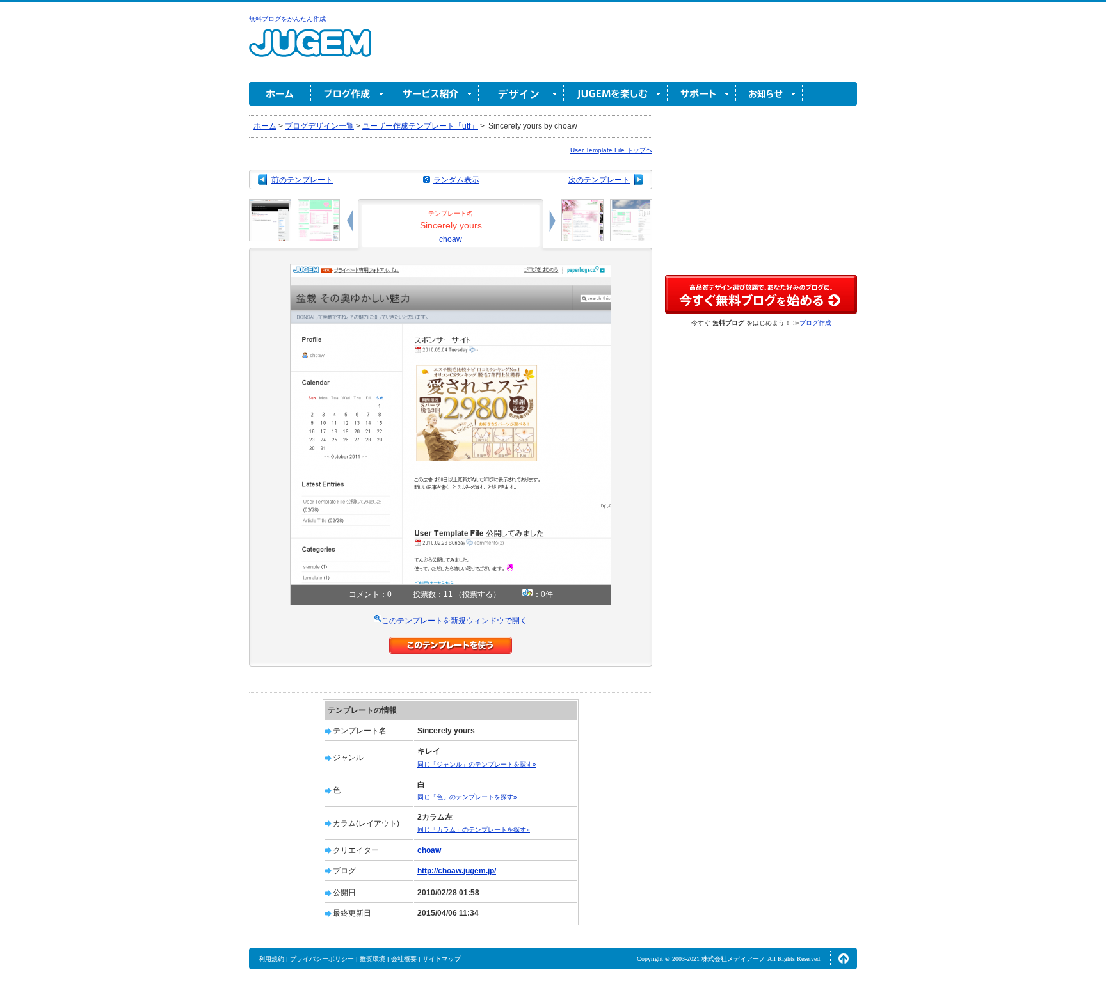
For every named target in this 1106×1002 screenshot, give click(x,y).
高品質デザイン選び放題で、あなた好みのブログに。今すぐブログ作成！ (761, 294)
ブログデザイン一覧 (319, 126)
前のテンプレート (302, 179)
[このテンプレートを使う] (450, 642)
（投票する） (477, 594)
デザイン (521, 94)
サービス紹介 (434, 94)
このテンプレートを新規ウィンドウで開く (454, 620)
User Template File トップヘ (611, 150)
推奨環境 (372, 958)
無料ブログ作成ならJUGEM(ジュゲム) (310, 50)
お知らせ (769, 94)
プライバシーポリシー (322, 958)
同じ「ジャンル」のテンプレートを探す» (476, 764)
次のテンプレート (599, 179)
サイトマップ (441, 958)
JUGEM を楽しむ (616, 94)
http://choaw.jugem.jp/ (456, 870)
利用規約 (271, 958)
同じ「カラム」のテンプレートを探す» (473, 829)
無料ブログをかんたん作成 (287, 18)
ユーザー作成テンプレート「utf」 (420, 126)
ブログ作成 (350, 94)
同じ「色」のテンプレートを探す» (467, 796)
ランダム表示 (456, 179)
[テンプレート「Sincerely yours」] (450, 269)
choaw (450, 239)
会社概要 (404, 958)
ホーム (280, 94)
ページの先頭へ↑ (843, 958)
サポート (702, 94)
